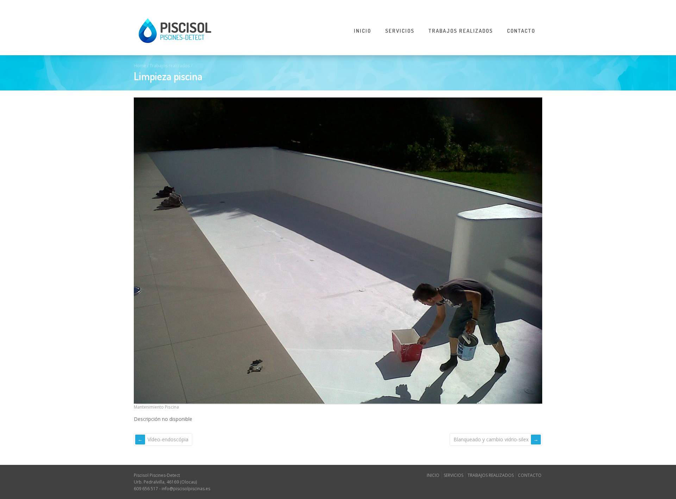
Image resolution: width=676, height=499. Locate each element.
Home (140, 66)
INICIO (362, 30)
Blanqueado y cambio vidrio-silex (490, 439)
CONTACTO (521, 30)
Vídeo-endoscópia (168, 439)
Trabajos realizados (170, 66)
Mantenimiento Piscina (156, 407)
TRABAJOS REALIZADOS (460, 30)
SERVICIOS (399, 30)
